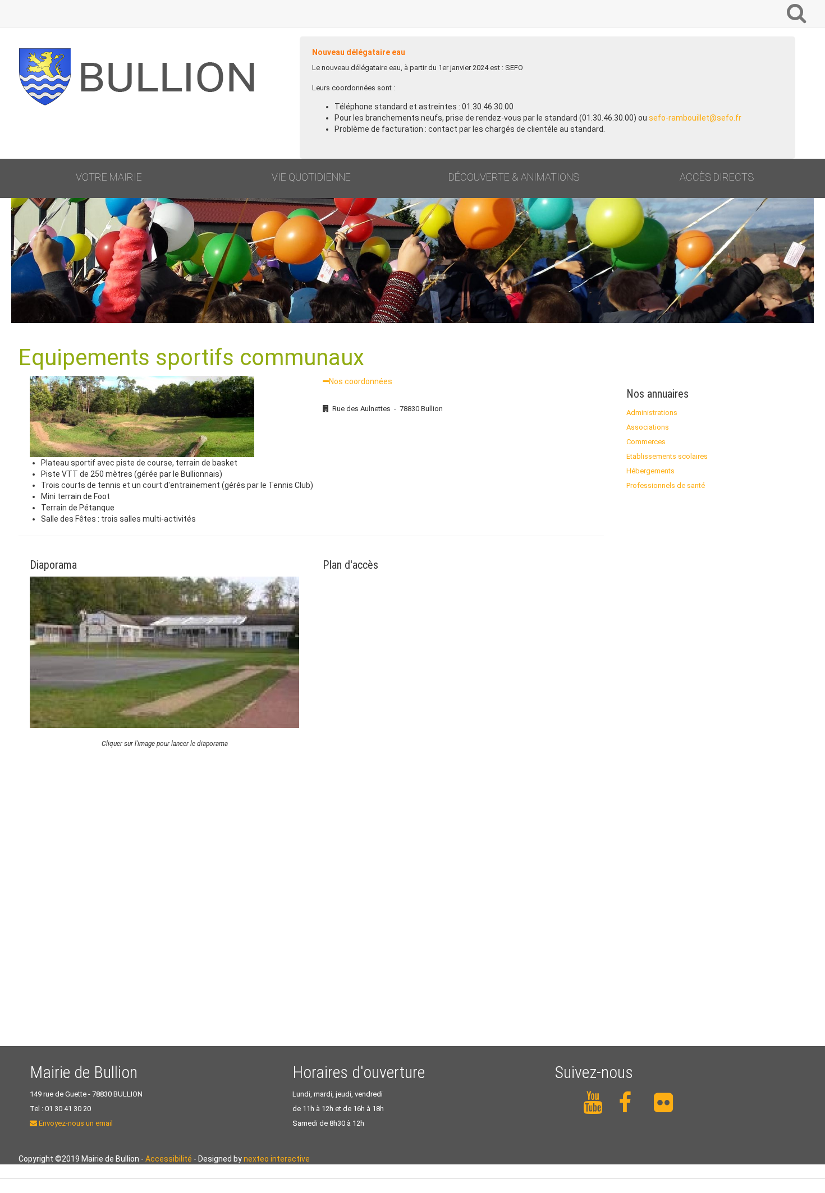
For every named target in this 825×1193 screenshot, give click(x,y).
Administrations (651, 412)
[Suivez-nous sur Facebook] (629, 1103)
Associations (647, 427)
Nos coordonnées (360, 381)
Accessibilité (168, 1158)
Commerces (646, 441)
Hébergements (650, 471)
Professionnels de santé (665, 485)
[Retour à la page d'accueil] (142, 77)
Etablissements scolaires (667, 456)
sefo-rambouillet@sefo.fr (695, 117)
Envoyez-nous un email (75, 1123)
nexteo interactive (277, 1158)
